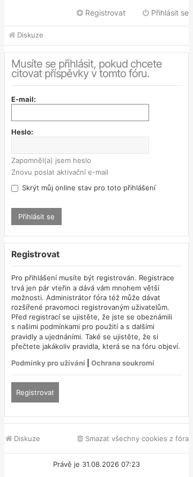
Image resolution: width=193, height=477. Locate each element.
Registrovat (35, 392)
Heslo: (22, 132)
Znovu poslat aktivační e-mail (59, 172)
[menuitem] (132, 438)
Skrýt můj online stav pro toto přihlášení (87, 187)
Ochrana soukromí (122, 363)
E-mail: (23, 99)
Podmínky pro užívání (48, 363)
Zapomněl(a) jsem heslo (51, 160)
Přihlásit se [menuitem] (170, 12)
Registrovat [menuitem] (105, 12)
